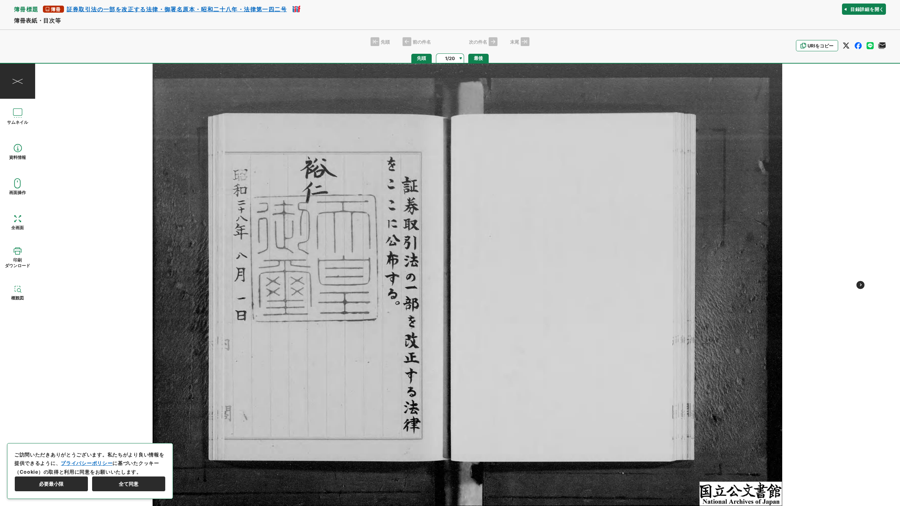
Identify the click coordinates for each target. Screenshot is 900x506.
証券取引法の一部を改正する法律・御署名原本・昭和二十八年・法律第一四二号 (177, 9)
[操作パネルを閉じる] (17, 81)
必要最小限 (51, 484)
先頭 (421, 58)
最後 (478, 58)
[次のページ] (860, 284)
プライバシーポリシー (86, 463)
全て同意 (129, 484)
